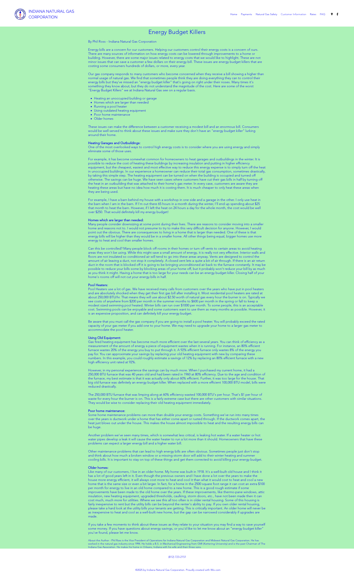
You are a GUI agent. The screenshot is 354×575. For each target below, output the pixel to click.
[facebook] (337, 14)
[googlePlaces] (332, 14)
